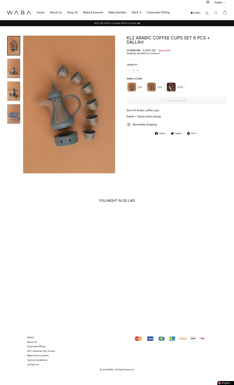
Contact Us (33, 364)
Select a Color (134, 78)
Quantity (132, 65)
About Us (56, 12)
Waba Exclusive (93, 12)
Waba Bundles (117, 12)
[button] (225, 383)
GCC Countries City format (41, 351)
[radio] (136, 87)
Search (30, 337)
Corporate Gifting (158, 12)
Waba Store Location (38, 355)
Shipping (131, 53)
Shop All (72, 12)
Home (41, 12)
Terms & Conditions (37, 360)
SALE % (136, 12)
